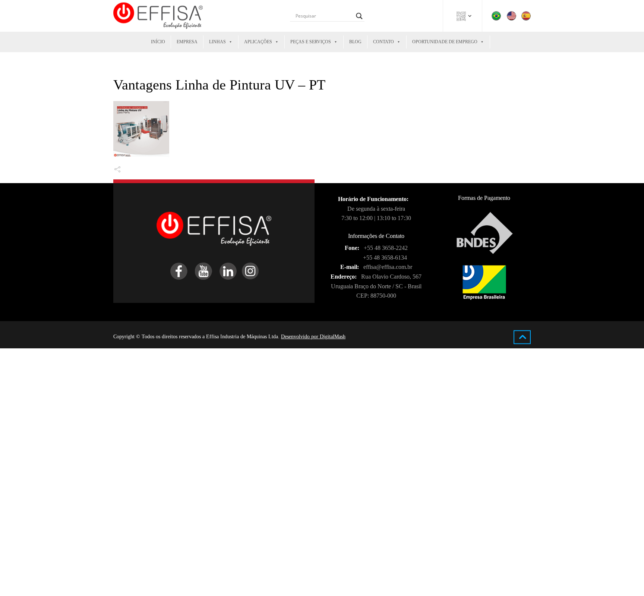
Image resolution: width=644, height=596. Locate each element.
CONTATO (383, 41)
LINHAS (217, 41)
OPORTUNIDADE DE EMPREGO (444, 41)
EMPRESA (187, 41)
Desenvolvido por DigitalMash (313, 336)
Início (158, 41)
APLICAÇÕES (258, 41)
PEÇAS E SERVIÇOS (310, 41)
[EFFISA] (158, 16)
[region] (97, 546)
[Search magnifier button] (359, 16)
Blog (355, 41)
